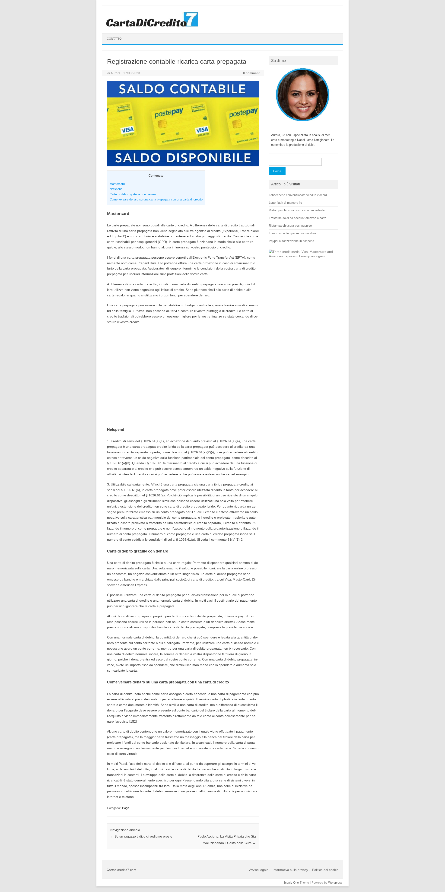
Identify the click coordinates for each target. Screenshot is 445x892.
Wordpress (335, 882)
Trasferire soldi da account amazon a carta (297, 218)
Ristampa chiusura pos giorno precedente (296, 210)
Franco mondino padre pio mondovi (292, 233)
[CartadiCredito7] (152, 25)
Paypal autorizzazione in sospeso (291, 241)
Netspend (116, 189)
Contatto (114, 38)
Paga (125, 808)
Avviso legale (258, 870)
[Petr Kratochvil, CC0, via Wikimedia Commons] (303, 256)
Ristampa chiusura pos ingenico (290, 225)
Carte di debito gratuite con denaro (133, 194)
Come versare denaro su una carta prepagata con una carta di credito (156, 199)
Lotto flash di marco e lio (285, 202)
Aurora (116, 73)
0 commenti (251, 73)
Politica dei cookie (325, 870)
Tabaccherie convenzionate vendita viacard (298, 195)
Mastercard (117, 184)
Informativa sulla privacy (290, 870)
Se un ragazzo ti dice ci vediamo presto (141, 836)
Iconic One (291, 882)
